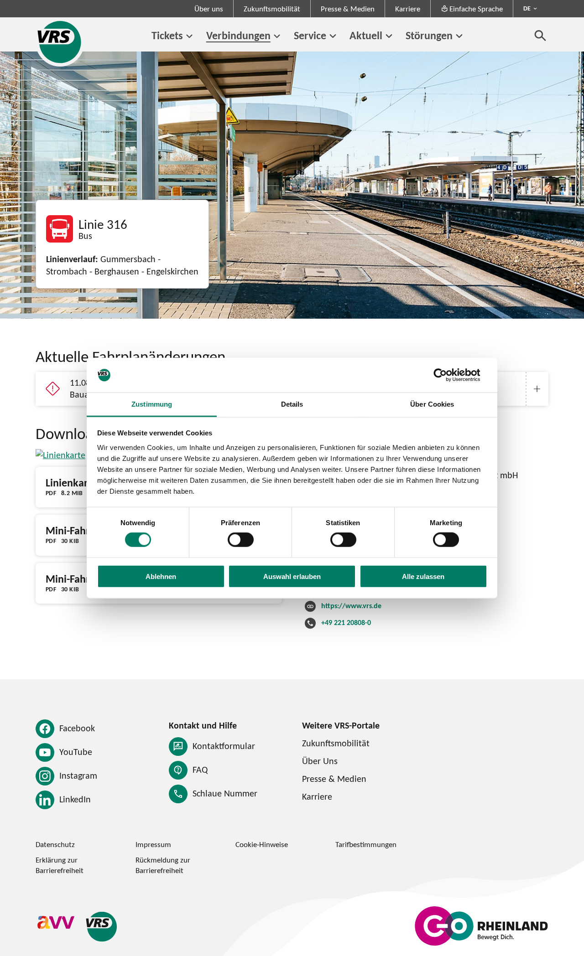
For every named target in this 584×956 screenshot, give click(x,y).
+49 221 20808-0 (346, 622)
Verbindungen (238, 35)
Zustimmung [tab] (151, 404)
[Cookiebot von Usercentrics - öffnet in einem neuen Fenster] (447, 375)
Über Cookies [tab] (432, 404)
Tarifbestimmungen (365, 844)
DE (527, 8)
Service (310, 35)
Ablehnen (161, 576)
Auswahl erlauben (292, 576)
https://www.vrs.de (351, 605)
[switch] (241, 539)
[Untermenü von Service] (332, 36)
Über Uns (320, 761)
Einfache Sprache (476, 9)
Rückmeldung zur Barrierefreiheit (163, 865)
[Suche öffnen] (540, 35)
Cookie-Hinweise (261, 844)
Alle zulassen (423, 576)
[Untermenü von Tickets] (189, 36)
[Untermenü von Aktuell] (389, 36)
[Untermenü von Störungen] (459, 36)
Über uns (208, 9)
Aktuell (365, 35)
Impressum (153, 844)
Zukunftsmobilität (272, 9)
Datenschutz (55, 844)
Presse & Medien (348, 9)
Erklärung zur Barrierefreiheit (59, 865)
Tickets (167, 35)
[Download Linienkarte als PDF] (60, 455)
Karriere (407, 9)
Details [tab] (292, 404)
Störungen (429, 35)
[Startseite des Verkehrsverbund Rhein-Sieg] (60, 42)
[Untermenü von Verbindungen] (277, 36)
